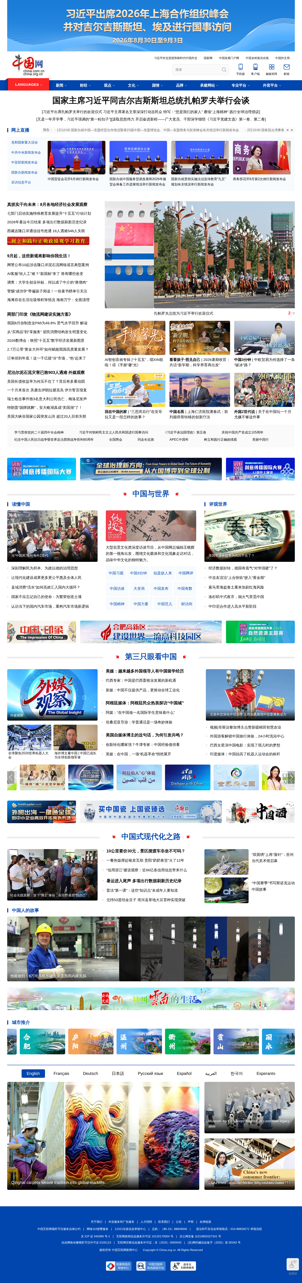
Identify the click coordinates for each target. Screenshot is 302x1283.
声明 (191, 1221)
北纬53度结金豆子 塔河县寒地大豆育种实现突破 (146, 900)
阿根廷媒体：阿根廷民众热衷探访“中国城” (145, 703)
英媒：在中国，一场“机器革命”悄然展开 (138, 754)
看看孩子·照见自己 (184, 360)
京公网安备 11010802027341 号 (200, 1236)
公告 (179, 1221)
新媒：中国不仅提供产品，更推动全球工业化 (143, 690)
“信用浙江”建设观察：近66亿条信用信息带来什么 (146, 870)
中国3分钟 (242, 360)
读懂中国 (21, 504)
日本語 (118, 1073)
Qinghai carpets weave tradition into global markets (58, 1182)
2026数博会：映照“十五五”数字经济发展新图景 (45, 340)
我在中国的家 (116, 412)
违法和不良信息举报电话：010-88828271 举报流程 (229, 1229)
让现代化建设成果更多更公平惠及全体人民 (46, 578)
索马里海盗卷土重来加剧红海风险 (236, 587)
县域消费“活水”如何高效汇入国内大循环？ (45, 587)
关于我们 (96, 1221)
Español (184, 1073)
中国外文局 (282, 58)
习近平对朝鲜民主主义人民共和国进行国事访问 (113, 432)
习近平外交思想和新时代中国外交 (175, 58)
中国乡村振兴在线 (257, 58)
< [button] (288, 130)
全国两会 (115, 439)
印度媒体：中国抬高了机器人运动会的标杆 (245, 754)
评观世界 (218, 504)
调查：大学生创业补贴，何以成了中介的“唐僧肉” (47, 282)
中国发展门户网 (229, 58)
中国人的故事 (25, 910)
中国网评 (186, 573)
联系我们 (164, 1221)
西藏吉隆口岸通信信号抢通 (29, 231)
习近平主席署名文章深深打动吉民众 (132, 112)
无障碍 (292, 1273)
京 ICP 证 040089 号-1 (95, 1236)
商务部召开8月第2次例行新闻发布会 (259, 179)
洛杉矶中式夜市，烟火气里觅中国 (236, 597)
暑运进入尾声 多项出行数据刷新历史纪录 (144, 881)
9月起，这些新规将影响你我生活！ (39, 256)
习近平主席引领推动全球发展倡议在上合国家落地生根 (149, 313)
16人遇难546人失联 (69, 231)
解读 (84, 323)
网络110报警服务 (97, 1229)
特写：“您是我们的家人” (183, 112)
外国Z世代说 (244, 412)
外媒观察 (76, 372)
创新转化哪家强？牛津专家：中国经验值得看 (143, 745)
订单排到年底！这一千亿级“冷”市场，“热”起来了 (46, 358)
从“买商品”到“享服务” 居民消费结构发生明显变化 (47, 332)
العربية (211, 1073)
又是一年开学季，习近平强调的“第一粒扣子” (73, 119)
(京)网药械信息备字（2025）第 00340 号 (214, 1242)
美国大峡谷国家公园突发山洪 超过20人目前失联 (46, 416)
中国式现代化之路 (151, 836)
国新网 (208, 58)
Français (61, 1073)
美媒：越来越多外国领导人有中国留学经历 (145, 671)
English (33, 1073)
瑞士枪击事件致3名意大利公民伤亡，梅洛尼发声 (47, 399)
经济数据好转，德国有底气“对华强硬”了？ (243, 568)
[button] (291, 254)
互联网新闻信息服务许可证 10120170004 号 (144, 1236)
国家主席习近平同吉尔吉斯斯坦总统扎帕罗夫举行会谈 (151, 100)
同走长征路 (146, 439)
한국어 (237, 1073)
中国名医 (176, 412)
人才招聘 (146, 1221)
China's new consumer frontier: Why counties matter (246, 1183)
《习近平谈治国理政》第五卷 (185, 432)
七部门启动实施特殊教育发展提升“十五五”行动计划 (49, 213)
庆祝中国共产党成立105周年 (242, 432)
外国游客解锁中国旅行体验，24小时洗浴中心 (247, 736)
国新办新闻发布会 (24, 172)
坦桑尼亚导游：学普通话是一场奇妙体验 (139, 722)
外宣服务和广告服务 (121, 1221)
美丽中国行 (260, 439)
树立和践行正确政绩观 (220, 439)
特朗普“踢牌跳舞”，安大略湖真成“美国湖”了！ (44, 408)
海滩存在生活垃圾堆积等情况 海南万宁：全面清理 (48, 300)
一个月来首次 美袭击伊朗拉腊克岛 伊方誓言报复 (47, 390)
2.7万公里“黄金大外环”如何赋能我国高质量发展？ (48, 349)
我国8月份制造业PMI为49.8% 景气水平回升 (43, 323)
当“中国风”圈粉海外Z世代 (29, 555)
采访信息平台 (21, 182)
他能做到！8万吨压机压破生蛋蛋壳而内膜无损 (48, 976)
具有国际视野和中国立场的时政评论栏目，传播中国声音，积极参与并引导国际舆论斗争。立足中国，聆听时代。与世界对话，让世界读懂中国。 (150, 553)
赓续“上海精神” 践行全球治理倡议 (231, 112)
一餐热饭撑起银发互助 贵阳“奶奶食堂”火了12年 (145, 860)
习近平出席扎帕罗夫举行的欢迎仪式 (72, 112)
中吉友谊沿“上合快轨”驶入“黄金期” (237, 578)
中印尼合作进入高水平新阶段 (233, 606)
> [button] (292, 130)
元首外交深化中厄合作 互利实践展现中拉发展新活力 (248, 714)
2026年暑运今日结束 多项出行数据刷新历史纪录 (47, 222)
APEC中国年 (179, 439)
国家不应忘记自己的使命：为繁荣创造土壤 (46, 597)
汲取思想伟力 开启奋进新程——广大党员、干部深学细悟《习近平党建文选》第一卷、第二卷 (188, 119)
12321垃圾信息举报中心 (130, 1229)
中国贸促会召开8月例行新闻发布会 (73, 179)
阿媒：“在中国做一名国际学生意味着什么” (140, 712)
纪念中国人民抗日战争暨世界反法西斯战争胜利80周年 (54, 439)
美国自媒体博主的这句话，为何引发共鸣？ (145, 735)
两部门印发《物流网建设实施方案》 (40, 314)
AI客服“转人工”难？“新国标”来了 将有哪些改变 (45, 274)
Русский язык (150, 1073)
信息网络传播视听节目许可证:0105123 (86, 1242)
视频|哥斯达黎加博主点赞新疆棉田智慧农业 (245, 727)
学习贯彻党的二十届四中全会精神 (39, 432)
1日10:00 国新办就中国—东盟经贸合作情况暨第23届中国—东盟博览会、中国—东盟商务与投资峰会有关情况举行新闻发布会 (148, 130)
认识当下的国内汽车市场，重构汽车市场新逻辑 (50, 606)
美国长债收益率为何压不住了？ (232, 555)
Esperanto (266, 1073)
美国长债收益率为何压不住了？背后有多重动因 (46, 381)
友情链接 (205, 1221)
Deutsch (90, 1073)
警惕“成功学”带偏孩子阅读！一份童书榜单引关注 (47, 291)
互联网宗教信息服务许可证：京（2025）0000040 (149, 1242)
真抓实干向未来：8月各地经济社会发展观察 (47, 204)
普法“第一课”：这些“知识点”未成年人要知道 (142, 890)
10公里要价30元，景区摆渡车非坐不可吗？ (145, 851)
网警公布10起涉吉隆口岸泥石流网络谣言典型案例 (48, 265)
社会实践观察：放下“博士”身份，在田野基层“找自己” (48, 895)
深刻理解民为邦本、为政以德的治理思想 (44, 568)
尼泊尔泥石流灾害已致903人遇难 (37, 372)
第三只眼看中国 (151, 656)
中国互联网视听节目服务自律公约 (59, 1229)
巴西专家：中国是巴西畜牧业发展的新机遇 (141, 680)
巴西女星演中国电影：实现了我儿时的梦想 (245, 745)
